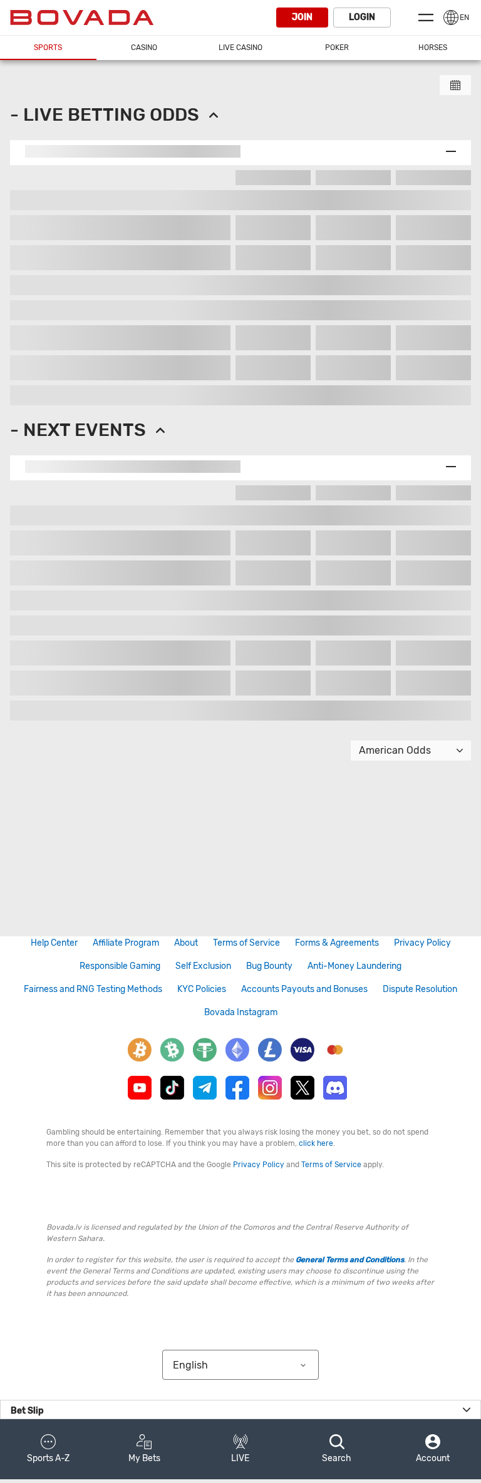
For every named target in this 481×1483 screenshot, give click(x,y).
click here (316, 1143)
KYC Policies (201, 989)
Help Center (54, 943)
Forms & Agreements (337, 943)
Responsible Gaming (120, 966)
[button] (48, 1449)
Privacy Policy (422, 943)
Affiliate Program (126, 943)
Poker (337, 47)
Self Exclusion (203, 966)
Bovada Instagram (240, 1012)
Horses (432, 47)
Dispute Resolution (420, 989)
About (186, 943)
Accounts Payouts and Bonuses (304, 989)
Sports (48, 47)
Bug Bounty (269, 966)
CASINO (144, 47)
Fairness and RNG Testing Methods (93, 989)
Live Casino (240, 47)
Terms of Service (246, 943)
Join (302, 17)
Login (362, 17)
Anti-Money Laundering (354, 966)
